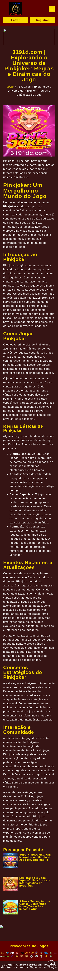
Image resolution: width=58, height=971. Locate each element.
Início (10, 86)
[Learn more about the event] (29, 37)
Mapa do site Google (43, 967)
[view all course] (51, 963)
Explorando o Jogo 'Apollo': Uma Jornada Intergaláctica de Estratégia (34, 882)
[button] (52, 9)
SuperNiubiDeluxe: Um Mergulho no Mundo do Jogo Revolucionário (35, 857)
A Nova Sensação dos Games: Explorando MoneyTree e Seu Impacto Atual (34, 905)
